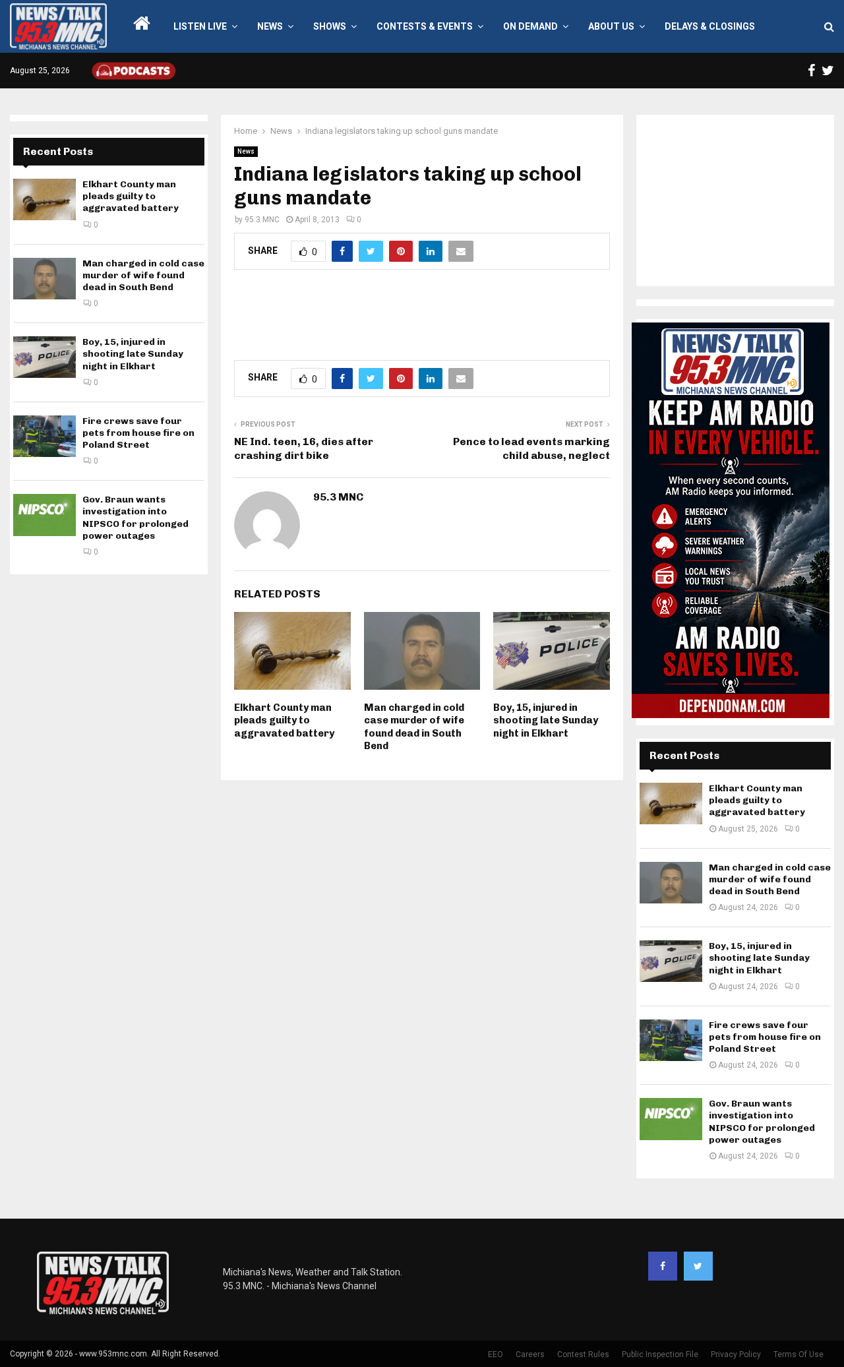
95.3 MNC (262, 219)
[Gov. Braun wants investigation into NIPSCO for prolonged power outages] (44, 514)
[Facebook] (662, 1266)
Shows (329, 26)
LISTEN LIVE (200, 26)
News (270, 26)
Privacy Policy (736, 1354)
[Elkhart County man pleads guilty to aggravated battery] (44, 199)
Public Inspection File (660, 1354)
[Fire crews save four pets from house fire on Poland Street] (44, 436)
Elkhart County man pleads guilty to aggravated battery (284, 720)
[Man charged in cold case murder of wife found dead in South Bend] (44, 278)
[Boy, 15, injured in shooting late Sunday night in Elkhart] (44, 357)
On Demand (530, 26)
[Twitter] (698, 1266)
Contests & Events (425, 26)
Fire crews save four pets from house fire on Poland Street (138, 432)
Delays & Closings (710, 26)
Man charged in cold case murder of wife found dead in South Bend (414, 727)
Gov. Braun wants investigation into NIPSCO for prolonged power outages (135, 517)
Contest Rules (583, 1354)
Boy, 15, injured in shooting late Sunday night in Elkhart (545, 720)
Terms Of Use (798, 1354)
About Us (611, 26)
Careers (530, 1354)
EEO (495, 1354)
